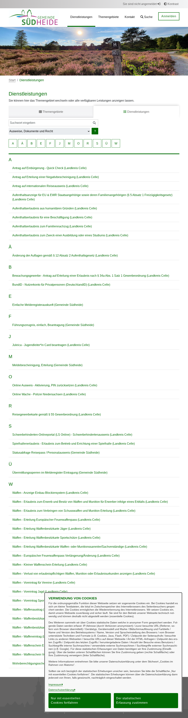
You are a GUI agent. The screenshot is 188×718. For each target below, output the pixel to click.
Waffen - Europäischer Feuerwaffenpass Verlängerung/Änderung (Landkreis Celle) (66, 555)
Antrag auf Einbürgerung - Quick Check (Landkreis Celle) (49, 168)
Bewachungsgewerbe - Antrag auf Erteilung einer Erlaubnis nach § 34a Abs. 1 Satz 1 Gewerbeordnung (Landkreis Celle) (90, 275)
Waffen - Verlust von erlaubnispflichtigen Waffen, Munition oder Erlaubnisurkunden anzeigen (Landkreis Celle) (83, 573)
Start (12, 80)
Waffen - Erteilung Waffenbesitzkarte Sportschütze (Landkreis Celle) (56, 537)
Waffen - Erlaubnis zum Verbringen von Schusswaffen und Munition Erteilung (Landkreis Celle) (73, 510)
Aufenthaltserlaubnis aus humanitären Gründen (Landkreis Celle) (54, 208)
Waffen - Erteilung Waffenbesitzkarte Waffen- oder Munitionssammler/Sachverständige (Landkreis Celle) (79, 546)
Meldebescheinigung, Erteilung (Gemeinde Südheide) (47, 365)
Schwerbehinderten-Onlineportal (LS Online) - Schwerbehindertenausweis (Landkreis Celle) (72, 434)
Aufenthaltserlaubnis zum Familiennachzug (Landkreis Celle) (52, 226)
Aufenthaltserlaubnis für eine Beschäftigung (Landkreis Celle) (52, 217)
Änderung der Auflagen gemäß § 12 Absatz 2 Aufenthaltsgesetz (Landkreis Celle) (65, 255)
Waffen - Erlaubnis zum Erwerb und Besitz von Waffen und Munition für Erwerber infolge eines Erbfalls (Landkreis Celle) (90, 501)
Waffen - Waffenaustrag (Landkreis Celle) (39, 609)
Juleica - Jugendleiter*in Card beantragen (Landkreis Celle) (51, 345)
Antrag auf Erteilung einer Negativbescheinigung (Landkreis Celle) (55, 177)
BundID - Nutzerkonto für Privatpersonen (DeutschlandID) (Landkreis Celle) (61, 284)
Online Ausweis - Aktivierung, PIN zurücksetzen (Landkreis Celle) (54, 385)
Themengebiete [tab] (52, 111)
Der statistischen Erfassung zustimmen (132, 700)
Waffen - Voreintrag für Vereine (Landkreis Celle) (43, 582)
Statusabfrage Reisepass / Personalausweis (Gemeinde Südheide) (56, 452)
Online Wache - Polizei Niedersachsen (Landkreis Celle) (49, 394)
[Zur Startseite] (34, 17)
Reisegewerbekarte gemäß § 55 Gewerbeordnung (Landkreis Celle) (56, 414)
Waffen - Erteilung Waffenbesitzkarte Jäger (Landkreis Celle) (51, 528)
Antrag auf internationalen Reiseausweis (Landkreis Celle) (50, 186)
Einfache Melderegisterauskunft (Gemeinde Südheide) (47, 304)
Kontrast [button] (172, 4)
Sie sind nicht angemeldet (140, 4)
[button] (147, 17)
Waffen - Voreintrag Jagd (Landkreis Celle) (39, 591)
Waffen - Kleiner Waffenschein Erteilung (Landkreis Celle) (49, 564)
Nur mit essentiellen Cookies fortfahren (65, 700)
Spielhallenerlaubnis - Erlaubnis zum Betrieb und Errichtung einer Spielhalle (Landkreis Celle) (73, 443)
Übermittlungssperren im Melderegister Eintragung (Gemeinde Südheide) (59, 472)
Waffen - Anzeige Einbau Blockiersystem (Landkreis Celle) (50, 492)
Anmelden (168, 16)
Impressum (55, 684)
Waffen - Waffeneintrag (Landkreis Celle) (38, 636)
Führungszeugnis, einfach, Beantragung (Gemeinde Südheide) (53, 325)
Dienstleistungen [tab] (137, 111)
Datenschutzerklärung (61, 689)
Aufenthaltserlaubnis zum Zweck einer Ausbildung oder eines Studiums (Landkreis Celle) (70, 235)
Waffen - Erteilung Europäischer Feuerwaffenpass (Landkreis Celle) (56, 519)
